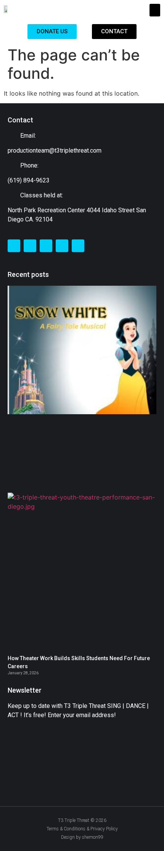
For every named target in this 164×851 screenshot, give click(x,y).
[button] (155, 10)
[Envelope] (62, 245)
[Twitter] (30, 245)
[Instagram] (46, 245)
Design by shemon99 (82, 837)
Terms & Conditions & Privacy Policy (82, 828)
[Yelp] (78, 245)
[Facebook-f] (14, 245)
